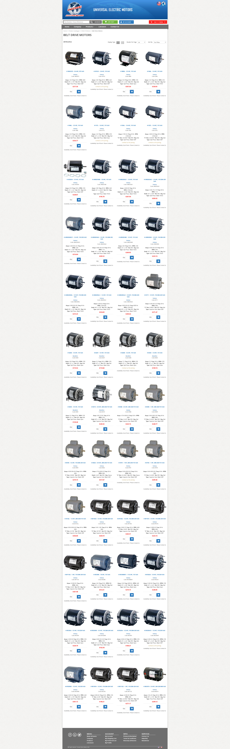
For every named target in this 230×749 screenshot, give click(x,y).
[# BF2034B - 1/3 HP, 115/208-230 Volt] (101, 617)
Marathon (75, 356)
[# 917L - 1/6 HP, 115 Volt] (101, 112)
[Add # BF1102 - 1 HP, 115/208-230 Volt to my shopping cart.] (79, 597)
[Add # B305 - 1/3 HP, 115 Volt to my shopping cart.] (79, 427)
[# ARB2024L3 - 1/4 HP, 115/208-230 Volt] (154, 166)
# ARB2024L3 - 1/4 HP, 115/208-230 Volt (155, 180)
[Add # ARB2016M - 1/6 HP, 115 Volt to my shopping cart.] (105, 201)
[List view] (122, 42)
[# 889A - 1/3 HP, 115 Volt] (128, 58)
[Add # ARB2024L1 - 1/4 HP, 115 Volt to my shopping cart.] (132, 201)
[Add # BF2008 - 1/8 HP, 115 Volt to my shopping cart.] (105, 595)
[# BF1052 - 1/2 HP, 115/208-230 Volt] (128, 505)
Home (67, 27)
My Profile (108, 743)
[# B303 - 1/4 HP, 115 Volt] (154, 339)
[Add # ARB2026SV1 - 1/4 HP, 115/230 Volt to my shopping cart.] (79, 259)
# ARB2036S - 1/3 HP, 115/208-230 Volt (154, 238)
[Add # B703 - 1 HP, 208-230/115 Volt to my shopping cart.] (158, 485)
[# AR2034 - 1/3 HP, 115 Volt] (75, 166)
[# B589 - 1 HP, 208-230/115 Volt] (154, 393)
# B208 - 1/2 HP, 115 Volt (128, 353)
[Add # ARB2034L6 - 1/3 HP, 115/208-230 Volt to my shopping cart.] (105, 261)
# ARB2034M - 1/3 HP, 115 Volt (128, 237)
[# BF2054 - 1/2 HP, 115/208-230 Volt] (128, 617)
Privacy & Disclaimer (130, 736)
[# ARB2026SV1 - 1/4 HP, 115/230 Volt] (75, 224)
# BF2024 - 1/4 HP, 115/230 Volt (154, 574)
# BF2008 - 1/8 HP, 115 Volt (101, 574)
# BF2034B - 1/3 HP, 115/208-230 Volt (101, 630)
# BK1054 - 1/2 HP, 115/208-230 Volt (102, 686)
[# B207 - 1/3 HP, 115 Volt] (101, 339)
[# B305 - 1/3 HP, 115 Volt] (75, 393)
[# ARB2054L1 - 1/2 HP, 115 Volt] (101, 281)
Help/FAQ (145, 738)
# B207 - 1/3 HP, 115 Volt (101, 353)
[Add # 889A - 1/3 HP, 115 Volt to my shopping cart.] (132, 91)
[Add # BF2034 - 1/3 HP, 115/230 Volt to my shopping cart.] (79, 651)
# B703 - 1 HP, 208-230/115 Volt (155, 463)
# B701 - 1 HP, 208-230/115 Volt (128, 463)
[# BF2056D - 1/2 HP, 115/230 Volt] (75, 673)
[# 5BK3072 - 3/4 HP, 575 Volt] (75, 58)
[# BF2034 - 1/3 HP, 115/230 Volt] (75, 617)
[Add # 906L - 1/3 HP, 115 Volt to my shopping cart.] (79, 145)
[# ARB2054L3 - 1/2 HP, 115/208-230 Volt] (128, 281)
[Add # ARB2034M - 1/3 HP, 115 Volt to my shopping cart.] (132, 257)
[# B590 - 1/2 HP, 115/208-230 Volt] (75, 449)
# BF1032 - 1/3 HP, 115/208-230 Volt (102, 519)
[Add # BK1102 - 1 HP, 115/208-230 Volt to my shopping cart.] (132, 708)
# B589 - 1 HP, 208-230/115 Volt (155, 407)
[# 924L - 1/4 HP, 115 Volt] (128, 112)
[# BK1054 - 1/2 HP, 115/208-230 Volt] (101, 673)
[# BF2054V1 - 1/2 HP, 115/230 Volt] (154, 617)
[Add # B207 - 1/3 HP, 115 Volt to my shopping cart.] (105, 373)
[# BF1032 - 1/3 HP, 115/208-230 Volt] (101, 505)
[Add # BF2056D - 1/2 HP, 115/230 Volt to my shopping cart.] (79, 707)
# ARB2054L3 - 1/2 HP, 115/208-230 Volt (128, 296)
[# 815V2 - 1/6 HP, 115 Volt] (101, 58)
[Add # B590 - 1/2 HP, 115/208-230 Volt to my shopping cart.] (79, 485)
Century (75, 74)
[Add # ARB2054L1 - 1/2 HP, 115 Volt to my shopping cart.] (105, 317)
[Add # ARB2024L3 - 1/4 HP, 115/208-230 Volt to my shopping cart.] (158, 203)
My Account (127, 22)
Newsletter (145, 740)
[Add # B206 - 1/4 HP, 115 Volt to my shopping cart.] (79, 373)
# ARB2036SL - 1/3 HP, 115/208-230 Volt (75, 296)
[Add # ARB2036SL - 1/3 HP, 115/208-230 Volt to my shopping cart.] (79, 319)
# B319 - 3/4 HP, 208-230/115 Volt (101, 407)
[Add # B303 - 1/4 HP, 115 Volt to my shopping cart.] (158, 373)
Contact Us (115, 27)
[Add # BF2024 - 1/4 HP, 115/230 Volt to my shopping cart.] (158, 595)
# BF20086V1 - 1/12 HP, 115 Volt (128, 574)
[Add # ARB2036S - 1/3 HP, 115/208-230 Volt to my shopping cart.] (158, 261)
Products (89, 27)
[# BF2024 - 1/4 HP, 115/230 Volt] (154, 561)
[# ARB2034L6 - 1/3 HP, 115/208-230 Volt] (101, 224)
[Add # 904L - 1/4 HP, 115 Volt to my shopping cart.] (158, 91)
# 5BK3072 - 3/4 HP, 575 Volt (75, 71)
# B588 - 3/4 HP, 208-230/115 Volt (128, 407)
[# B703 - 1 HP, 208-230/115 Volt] (154, 449)
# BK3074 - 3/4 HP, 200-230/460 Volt (155, 686)
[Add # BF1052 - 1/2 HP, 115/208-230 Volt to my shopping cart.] (132, 539)
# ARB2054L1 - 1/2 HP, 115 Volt (101, 295)
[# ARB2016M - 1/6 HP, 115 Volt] (101, 166)
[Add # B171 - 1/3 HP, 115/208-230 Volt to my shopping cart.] (158, 317)
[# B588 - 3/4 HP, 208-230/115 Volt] (128, 393)
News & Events (92, 736)
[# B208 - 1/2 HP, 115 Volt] (128, 339)
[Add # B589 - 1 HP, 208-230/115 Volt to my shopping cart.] (158, 429)
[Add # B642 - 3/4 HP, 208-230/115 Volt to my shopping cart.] (105, 485)
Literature (102, 27)
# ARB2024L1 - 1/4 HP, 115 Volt (128, 179)
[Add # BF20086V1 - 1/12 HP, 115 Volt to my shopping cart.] (132, 595)
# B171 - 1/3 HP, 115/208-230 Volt (154, 295)
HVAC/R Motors (85, 31)
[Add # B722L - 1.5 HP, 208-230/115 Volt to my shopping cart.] (79, 541)
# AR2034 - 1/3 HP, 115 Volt (75, 179)
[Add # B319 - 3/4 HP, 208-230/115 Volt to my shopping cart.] (105, 429)
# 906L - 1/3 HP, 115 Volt (75, 125)
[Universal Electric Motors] (74, 9)
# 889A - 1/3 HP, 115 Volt (128, 71)
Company (77, 27)
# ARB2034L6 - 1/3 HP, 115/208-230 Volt (102, 238)
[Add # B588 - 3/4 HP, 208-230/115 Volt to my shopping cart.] (132, 429)
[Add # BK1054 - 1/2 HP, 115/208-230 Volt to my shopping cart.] (105, 707)
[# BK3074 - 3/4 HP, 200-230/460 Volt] (154, 673)
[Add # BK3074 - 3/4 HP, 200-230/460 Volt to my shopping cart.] (158, 707)
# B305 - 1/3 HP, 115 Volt (75, 407)
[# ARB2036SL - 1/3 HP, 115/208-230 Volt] (75, 281)
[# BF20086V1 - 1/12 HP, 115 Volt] (128, 561)
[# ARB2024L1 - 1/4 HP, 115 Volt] (128, 166)
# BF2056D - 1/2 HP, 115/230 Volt (75, 686)
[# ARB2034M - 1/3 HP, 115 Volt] (128, 224)
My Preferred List (110, 740)
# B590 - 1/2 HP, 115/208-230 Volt (75, 463)
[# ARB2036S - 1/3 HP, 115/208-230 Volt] (154, 224)
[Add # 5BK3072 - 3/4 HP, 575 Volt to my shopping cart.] (79, 91)
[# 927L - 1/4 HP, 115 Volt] (154, 112)
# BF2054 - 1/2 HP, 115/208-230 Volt (128, 630)
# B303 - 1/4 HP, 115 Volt (154, 353)
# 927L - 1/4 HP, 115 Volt (154, 125)
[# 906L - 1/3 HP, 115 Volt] (75, 112)
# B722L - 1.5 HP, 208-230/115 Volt (75, 519)
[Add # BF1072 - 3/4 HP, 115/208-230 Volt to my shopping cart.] (158, 541)
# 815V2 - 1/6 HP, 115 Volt (102, 71)
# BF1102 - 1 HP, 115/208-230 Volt (75, 574)
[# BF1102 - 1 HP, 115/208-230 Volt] (75, 561)
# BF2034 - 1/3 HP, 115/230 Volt (75, 630)
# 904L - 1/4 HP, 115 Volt (154, 71)
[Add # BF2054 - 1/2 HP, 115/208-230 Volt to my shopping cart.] (132, 651)
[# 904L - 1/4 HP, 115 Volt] (154, 58)
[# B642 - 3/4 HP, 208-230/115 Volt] (101, 449)
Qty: (71, 91)
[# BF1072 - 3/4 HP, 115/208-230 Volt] (154, 505)
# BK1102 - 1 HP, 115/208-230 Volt (128, 686)
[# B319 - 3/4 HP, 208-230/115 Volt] (101, 393)
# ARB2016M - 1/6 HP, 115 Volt (101, 179)
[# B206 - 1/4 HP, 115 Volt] (75, 339)
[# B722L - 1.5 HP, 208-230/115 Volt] (75, 505)
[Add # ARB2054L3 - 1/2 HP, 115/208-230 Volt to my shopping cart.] (132, 319)
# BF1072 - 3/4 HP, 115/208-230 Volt (155, 519)
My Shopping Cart (111, 738)
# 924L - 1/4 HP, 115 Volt (128, 125)
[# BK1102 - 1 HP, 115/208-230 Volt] (128, 673)
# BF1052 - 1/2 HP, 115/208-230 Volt (128, 519)
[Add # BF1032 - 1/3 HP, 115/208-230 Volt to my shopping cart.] (105, 541)
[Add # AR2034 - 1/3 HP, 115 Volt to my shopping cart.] (79, 200)
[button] (158, 22)
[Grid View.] (118, 42)
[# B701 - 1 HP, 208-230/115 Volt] (128, 449)
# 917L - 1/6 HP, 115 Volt (101, 125)
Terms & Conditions (129, 738)
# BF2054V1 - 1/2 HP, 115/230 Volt (154, 630)
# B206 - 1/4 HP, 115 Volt (75, 353)
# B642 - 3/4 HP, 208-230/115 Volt (101, 463)
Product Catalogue (74, 31)
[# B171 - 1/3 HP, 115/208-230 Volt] (154, 281)
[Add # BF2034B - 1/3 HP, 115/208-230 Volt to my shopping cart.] (105, 652)
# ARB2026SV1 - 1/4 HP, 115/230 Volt (75, 237)
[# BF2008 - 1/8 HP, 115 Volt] (101, 561)
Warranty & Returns (129, 740)
